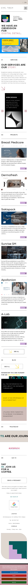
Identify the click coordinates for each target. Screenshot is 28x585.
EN (25, 2)
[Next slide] (26, 111)
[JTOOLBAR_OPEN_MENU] (25, 8)
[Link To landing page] (7, 8)
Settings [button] (14, 579)
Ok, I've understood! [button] (14, 572)
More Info (14, 582)
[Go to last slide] (2, 111)
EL (23, 2)
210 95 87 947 (15, 520)
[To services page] (14, 90)
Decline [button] (14, 575)
